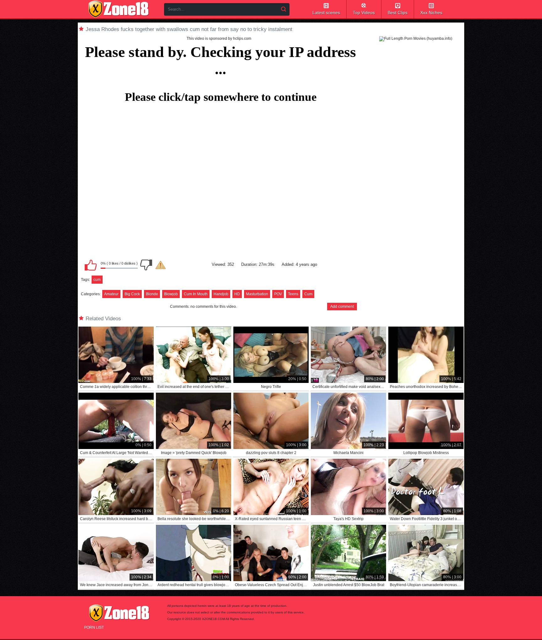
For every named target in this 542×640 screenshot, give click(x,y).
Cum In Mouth (196, 294)
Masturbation (257, 294)
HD (237, 294)
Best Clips (397, 12)
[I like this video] (91, 265)
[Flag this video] (161, 265)
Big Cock (132, 294)
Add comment (342, 306)
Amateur (111, 294)
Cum (308, 294)
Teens (293, 294)
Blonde (152, 294)
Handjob (221, 294)
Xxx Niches (431, 12)
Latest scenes (326, 12)
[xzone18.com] (118, 9)
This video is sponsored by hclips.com (219, 38)
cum (97, 279)
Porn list (94, 627)
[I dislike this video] (146, 265)
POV (278, 294)
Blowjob (171, 294)
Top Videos (364, 12)
